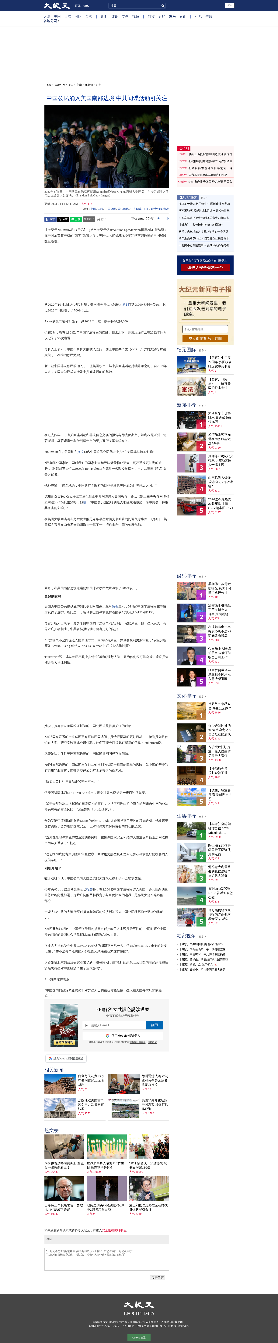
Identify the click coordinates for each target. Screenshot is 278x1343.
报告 (89, 889)
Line (76, 219)
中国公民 (110, 208)
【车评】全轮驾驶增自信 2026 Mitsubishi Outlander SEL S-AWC (219, 828)
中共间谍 (136, 208)
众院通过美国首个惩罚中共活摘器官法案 (91, 1104)
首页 (49, 85)
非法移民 (123, 208)
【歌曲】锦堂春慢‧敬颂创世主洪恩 (220, 794)
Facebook (50, 219)
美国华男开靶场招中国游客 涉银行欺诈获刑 (155, 1104)
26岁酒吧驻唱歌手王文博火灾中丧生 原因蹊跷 (219, 610)
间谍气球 (156, 208)
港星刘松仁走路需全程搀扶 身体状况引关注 (148, 1207)
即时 (104, 16)
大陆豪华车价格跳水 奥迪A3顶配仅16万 (220, 417)
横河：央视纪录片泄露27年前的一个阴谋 (203, 231)
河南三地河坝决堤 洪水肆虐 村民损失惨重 (204, 210)
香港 (67, 16)
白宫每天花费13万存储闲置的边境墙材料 (91, 1080)
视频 (135, 16)
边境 (100, 208)
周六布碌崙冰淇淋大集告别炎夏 (208, 174)
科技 (151, 16)
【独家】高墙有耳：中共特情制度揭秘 (202, 954)
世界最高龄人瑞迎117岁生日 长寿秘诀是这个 (105, 1165)
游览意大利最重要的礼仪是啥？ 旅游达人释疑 (219, 871)
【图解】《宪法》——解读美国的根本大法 (219, 383)
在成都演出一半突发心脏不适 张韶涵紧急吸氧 (219, 631)
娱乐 (172, 16)
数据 (115, 606)
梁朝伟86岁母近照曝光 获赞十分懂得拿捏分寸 (219, 588)
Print (102, 219)
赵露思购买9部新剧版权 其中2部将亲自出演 (106, 1207)
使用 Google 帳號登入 (126, 1035)
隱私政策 (152, 1042)
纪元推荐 (191, 197)
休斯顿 (89, 85)
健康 (209, 16)
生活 (198, 16)
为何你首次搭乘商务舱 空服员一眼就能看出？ (64, 1165)
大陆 (46, 16)
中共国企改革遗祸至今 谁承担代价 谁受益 (204, 245)
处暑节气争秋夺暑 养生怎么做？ (219, 706)
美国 (57, 16)
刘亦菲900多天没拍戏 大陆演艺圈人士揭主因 (220, 460)
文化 (182, 16)
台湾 (88, 16)
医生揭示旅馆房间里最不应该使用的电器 (219, 850)
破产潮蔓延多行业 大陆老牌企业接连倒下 (204, 238)
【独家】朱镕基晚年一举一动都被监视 (202, 949)
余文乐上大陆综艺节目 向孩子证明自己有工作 (219, 653)
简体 (86, 6)
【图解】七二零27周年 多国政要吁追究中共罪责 (220, 362)
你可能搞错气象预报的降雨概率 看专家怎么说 (219, 914)
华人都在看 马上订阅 (205, 339)
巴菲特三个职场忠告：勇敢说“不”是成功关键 (63, 1207)
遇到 (125, 304)
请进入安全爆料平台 (205, 267)
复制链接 (89, 219)
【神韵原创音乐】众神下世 (218, 771)
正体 (78, 6)
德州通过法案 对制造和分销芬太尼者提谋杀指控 (155, 1080)
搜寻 (162, 6)
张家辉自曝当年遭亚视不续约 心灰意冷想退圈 (219, 674)
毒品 (166, 208)
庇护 (146, 208)
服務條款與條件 (137, 1042)
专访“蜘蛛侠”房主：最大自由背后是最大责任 (219, 751)
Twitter (63, 219)
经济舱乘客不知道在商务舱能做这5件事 (219, 439)
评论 (114, 16)
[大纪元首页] (56, 6)
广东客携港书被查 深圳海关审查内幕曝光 (204, 217)
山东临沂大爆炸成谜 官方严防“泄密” (220, 482)
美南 (79, 85)
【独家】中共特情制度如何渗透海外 (201, 224)
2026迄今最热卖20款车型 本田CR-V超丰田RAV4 (220, 504)
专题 (125, 16)
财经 (161, 16)
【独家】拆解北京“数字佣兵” (196, 964)
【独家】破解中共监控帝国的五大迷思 (202, 969)
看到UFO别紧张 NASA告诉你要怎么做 (220, 893)
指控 (80, 452)
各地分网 (50, 20)
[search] (137, 6)
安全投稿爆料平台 (114, 1230)
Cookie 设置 (139, 1337)
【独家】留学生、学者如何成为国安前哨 (203, 959)
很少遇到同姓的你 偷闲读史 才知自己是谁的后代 (220, 730)
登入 (230, 5)
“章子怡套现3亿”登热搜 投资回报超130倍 (148, 1165)
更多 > (203, 197)
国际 (78, 16)
